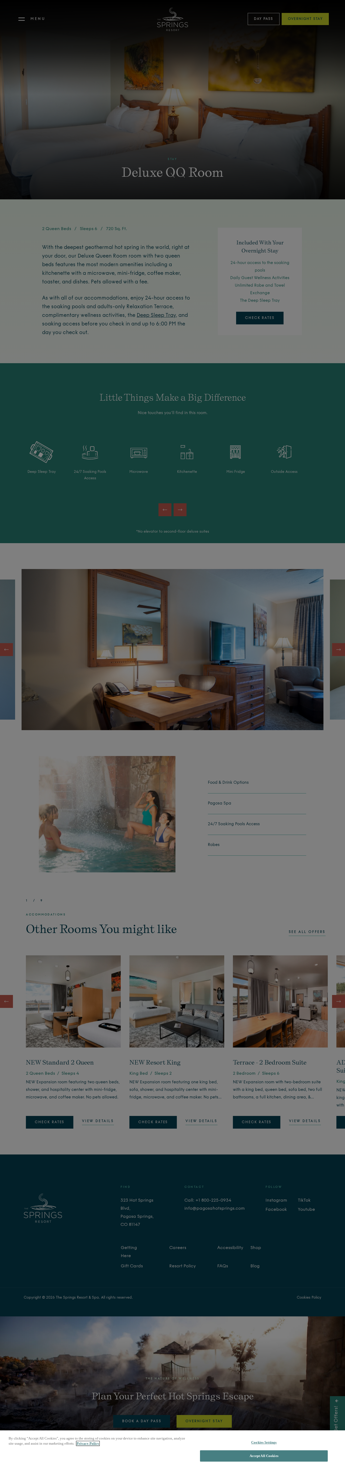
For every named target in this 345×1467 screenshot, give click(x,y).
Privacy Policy (88, 1443)
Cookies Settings (264, 1442)
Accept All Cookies (264, 1456)
